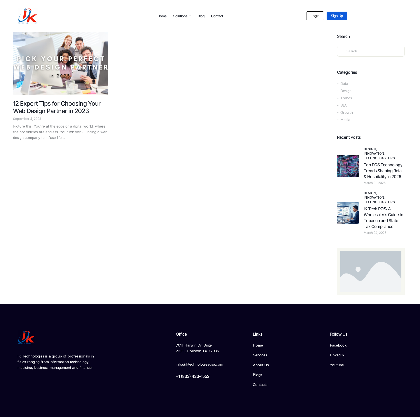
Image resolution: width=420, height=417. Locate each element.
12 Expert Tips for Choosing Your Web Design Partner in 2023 (57, 107)
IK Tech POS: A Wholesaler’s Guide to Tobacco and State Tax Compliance (383, 217)
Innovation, (374, 153)
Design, (370, 149)
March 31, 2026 (375, 183)
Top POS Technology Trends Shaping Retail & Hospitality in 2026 (383, 170)
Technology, (375, 158)
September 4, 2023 (27, 119)
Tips (391, 158)
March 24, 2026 (375, 233)
